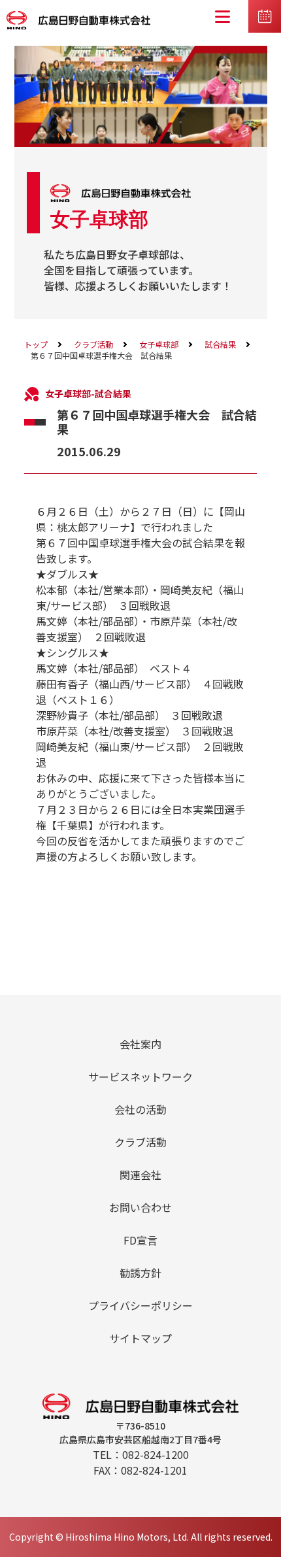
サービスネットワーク (140, 1076)
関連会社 (140, 1174)
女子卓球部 (158, 344)
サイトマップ (140, 1338)
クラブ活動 (93, 344)
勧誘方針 (140, 1273)
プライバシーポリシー (140, 1305)
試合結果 (220, 344)
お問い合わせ (140, 1207)
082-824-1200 (155, 1454)
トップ (36, 344)
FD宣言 (140, 1240)
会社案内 (140, 1044)
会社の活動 (140, 1109)
